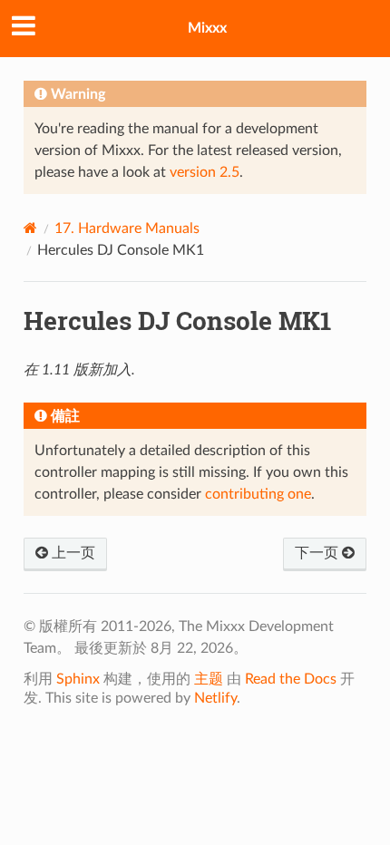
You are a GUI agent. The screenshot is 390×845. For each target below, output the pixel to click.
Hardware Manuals (127, 228)
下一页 (318, 553)
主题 (208, 679)
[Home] (30, 228)
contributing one (258, 494)
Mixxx (207, 28)
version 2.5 (204, 172)
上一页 (71, 553)
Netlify (215, 698)
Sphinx (78, 679)
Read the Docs (290, 679)
